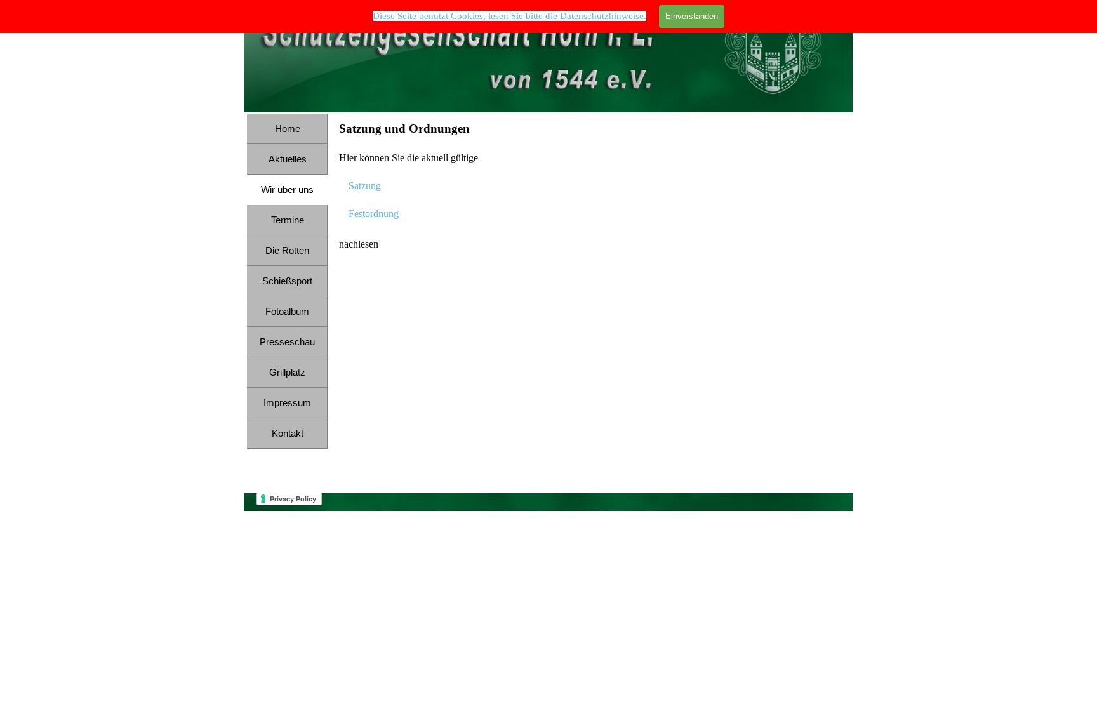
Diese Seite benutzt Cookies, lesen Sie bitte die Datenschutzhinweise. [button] (509, 16)
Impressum (287, 403)
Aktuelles (288, 159)
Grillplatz (287, 373)
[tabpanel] (592, 186)
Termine (287, 220)
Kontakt (287, 433)
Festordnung (374, 213)
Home (287, 129)
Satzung (365, 185)
